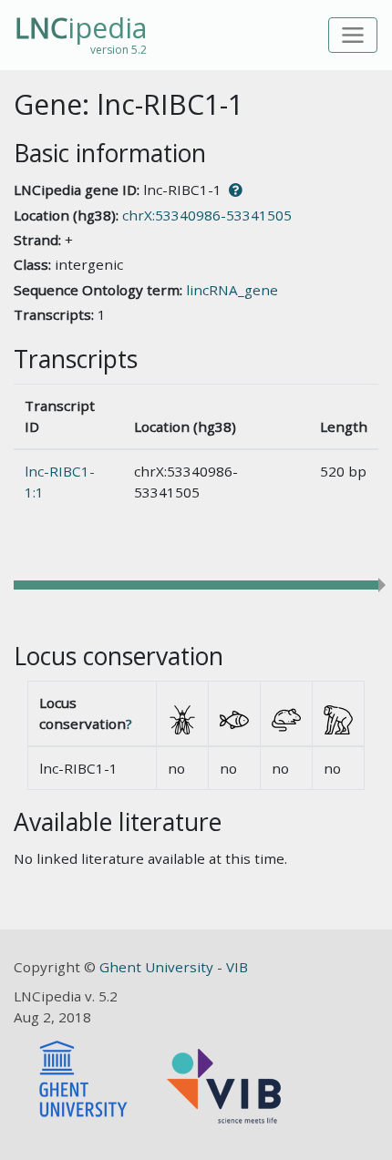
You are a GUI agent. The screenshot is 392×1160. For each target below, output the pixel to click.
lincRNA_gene (232, 290)
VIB (237, 967)
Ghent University (158, 967)
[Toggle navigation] (353, 35)
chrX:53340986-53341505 (207, 215)
